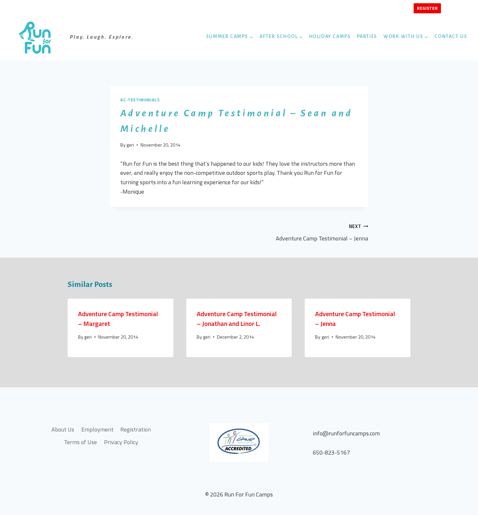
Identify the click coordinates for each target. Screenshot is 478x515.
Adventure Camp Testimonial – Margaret (118, 318)
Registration (135, 429)
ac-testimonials (140, 100)
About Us (62, 429)
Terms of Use (80, 442)
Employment (97, 429)
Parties (367, 36)
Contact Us (450, 36)
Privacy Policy (121, 442)
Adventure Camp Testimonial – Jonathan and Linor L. (237, 318)
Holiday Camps (330, 36)
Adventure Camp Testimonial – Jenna (322, 233)
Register (427, 8)
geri (130, 144)
